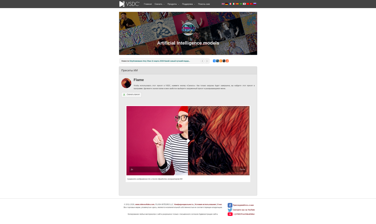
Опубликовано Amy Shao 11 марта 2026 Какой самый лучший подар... (160, 61)
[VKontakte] (214, 61)
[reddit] (227, 61)
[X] (224, 61)
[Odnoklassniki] (220, 61)
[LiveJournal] (217, 61)
